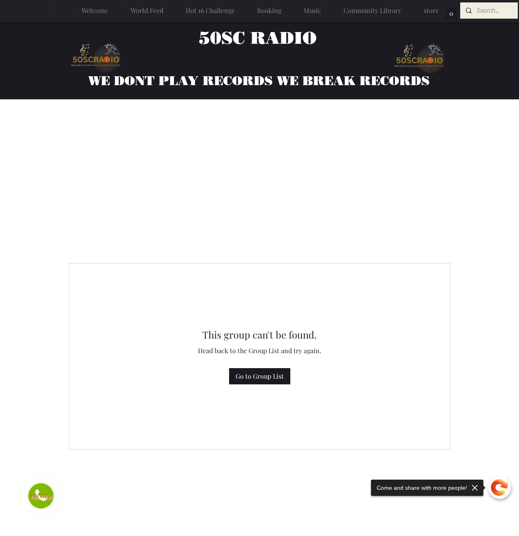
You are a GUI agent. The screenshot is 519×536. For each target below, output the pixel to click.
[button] (451, 10)
